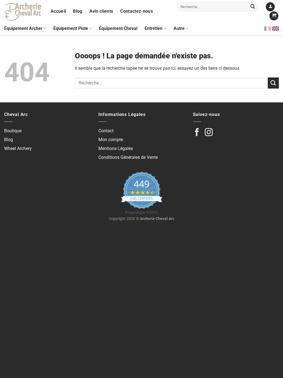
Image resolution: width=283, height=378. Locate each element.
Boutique (13, 130)
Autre (179, 28)
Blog (77, 11)
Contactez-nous (136, 11)
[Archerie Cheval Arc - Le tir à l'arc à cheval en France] (23, 11)
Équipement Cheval (118, 28)
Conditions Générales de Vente (128, 157)
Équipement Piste (70, 28)
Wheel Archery (18, 148)
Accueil (58, 11)
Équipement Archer (23, 28)
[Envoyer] (252, 6)
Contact (106, 130)
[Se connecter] (270, 6)
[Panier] (273, 15)
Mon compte (110, 139)
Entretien (154, 28)
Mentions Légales (115, 148)
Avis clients (101, 11)
